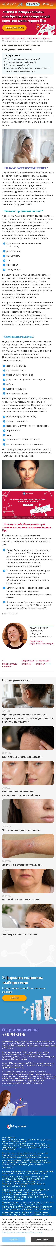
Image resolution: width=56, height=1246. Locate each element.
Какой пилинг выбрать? (17, 65)
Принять (14, 1240)
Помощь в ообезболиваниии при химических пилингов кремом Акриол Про (28, 69)
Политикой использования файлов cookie (22, 1232)
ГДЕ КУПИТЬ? (32, 4)
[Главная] (13, 5)
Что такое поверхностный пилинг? (22, 59)
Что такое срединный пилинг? (21, 62)
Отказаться (42, 1240)
